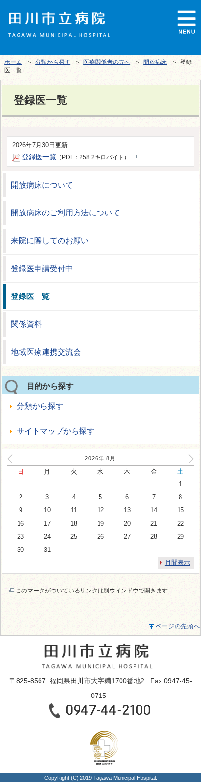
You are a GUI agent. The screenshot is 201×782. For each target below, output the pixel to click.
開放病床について (42, 185)
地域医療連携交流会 (46, 352)
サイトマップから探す (56, 431)
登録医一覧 (30, 296)
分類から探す (52, 62)
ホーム (13, 62)
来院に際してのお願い (50, 240)
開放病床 (155, 62)
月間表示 (177, 562)
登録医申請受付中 (42, 268)
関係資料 (26, 324)
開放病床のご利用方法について (65, 213)
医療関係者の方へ (106, 62)
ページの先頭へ (178, 626)
